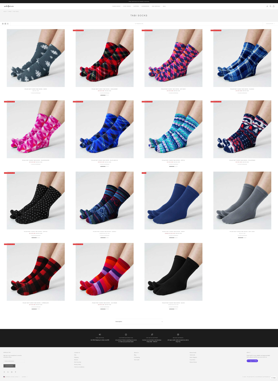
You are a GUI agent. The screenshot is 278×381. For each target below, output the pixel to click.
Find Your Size (77, 362)
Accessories (145, 6)
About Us (136, 352)
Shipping (76, 357)
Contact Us (77, 352)
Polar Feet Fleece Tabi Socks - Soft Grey (242, 231)
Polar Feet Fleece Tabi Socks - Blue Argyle (104, 160)
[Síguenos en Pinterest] (15, 372)
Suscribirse (9, 366)
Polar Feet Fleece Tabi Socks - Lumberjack (36, 302)
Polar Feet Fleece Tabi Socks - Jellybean (104, 302)
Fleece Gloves (193, 362)
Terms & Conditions (79, 367)
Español (24, 376)
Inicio (5, 11)
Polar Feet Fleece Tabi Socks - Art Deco (173, 89)
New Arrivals (156, 6)
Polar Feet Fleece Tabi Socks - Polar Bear (242, 160)
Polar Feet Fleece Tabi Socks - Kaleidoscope (35, 160)
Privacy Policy (77, 364)
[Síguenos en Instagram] (11, 372)
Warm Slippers (193, 357)
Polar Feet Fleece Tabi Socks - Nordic (104, 231)
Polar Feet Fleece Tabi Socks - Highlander (105, 89)
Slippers (136, 6)
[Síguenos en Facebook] (4, 372)
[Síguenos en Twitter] (8, 372)
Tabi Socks (16, 11)
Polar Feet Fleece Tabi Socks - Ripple (173, 160)
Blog (135, 355)
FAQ (75, 355)
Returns (76, 359)
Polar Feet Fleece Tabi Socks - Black (173, 302)
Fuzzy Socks (127, 6)
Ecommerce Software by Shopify (265, 376)
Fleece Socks (116, 6)
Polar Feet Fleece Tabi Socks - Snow (36, 89)
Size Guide (136, 359)
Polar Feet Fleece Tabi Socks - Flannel (242, 89)
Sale (164, 6)
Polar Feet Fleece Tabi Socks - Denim (173, 231)
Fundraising (137, 357)
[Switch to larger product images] (2, 24)
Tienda (10, 11)
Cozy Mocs (192, 359)
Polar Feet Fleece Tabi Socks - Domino (35, 231)
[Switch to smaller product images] (5, 24)
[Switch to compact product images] (7, 24)
